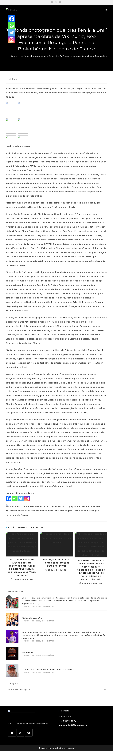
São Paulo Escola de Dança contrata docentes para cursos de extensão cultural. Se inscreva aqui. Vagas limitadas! (22, 567)
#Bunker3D (27, 652)
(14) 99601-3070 (67, 721)
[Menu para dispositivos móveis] (106, 10)
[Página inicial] (7, 56)
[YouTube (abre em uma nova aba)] (60, 2)
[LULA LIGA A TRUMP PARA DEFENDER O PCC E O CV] (12, 670)
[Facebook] (8, 498)
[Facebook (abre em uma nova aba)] (52, 2)
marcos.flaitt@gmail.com (73, 725)
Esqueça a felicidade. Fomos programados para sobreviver (56, 562)
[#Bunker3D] (12, 653)
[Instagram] (27, 498)
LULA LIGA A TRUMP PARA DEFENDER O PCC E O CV (47, 669)
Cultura (13, 79)
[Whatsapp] (15, 498)
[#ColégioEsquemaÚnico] (12, 619)
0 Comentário (48, 606)
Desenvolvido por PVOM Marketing (56, 748)
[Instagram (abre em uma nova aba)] (56, 2)
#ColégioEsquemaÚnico (33, 618)
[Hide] (9, 46)
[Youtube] (29, 732)
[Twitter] (21, 498)
